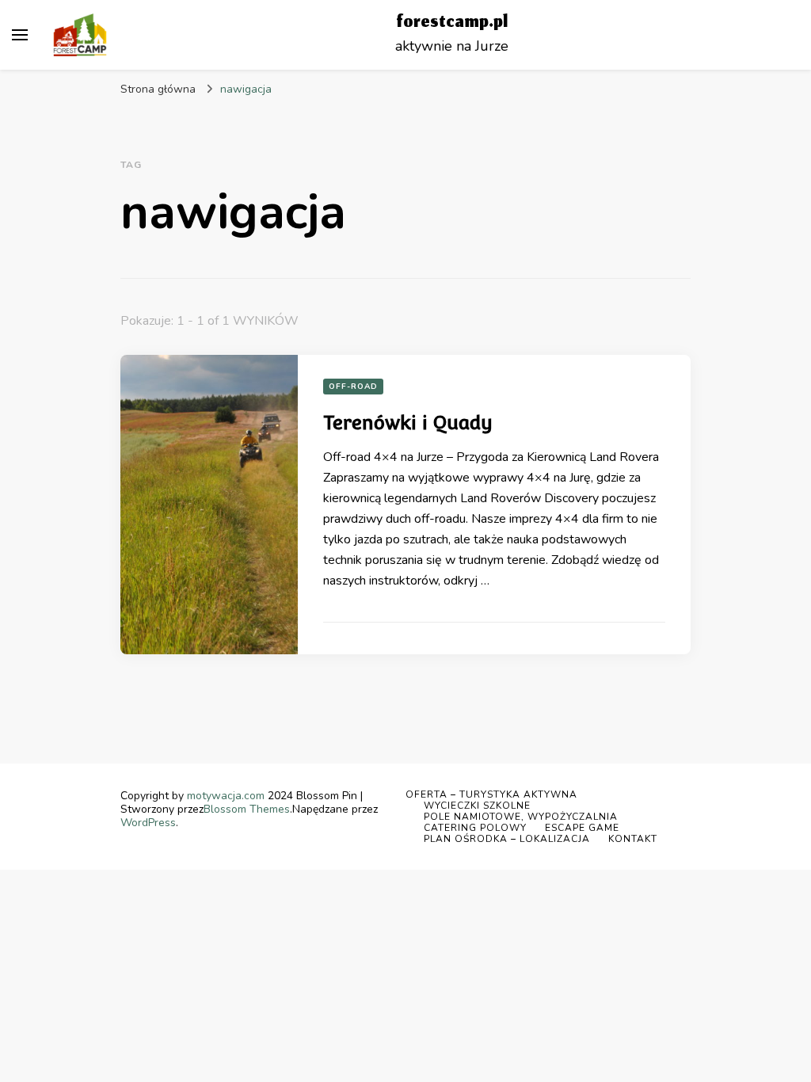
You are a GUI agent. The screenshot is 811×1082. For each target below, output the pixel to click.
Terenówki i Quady (408, 422)
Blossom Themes (247, 809)
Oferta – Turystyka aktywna (491, 794)
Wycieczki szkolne (477, 805)
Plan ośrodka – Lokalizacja (507, 838)
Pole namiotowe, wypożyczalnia (521, 816)
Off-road (353, 386)
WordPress (148, 822)
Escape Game (582, 827)
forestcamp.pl (452, 23)
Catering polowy (475, 827)
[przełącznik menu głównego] (20, 34)
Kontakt (632, 838)
